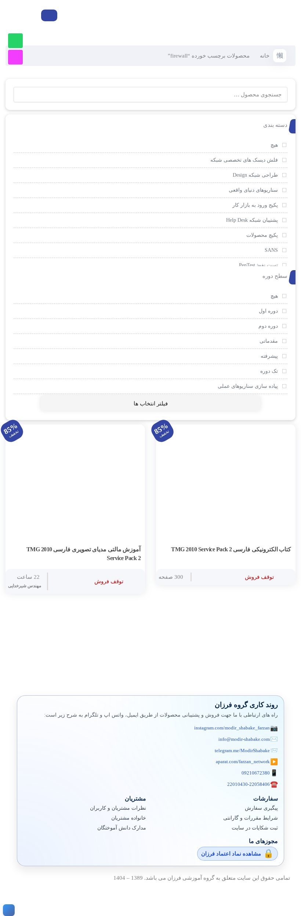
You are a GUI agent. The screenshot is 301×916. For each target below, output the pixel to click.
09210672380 (256, 773)
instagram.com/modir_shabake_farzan (232, 728)
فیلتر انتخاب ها (151, 404)
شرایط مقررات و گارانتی (250, 818)
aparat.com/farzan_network (243, 761)
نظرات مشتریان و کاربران (118, 808)
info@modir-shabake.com (244, 739)
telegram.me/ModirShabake (242, 750)
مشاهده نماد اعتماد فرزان (231, 854)
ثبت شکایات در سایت (255, 828)
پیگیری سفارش (261, 808)
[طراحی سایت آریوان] (7, 910)
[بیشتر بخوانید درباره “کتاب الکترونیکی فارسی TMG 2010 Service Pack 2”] (283, 549)
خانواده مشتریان (128, 818)
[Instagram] (15, 57)
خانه (264, 56)
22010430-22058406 (248, 784)
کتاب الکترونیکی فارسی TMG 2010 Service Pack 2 (231, 549)
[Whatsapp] (15, 40)
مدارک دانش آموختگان (121, 828)
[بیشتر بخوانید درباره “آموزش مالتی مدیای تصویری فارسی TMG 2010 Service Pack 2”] (133, 549)
